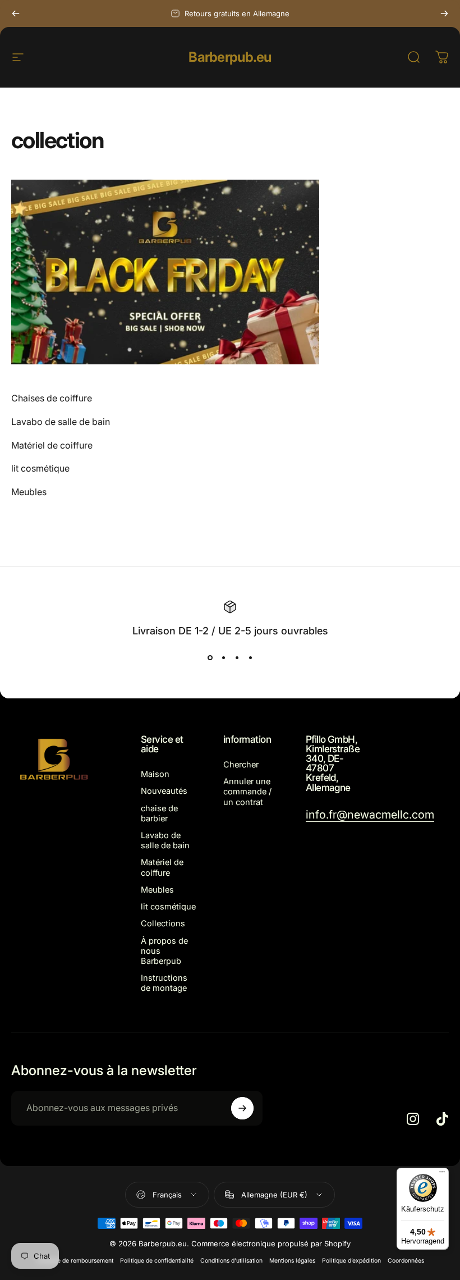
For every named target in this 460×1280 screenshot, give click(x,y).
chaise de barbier (159, 813)
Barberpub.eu (229, 57)
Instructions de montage (164, 983)
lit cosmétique (168, 907)
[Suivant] (444, 13)
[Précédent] (15, 13)
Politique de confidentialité (157, 1260)
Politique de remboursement (74, 1260)
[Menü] (442, 1174)
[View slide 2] (223, 658)
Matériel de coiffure (162, 867)
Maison (155, 774)
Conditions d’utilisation (231, 1260)
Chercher (241, 765)
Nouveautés (164, 791)
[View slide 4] (250, 658)
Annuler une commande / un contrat (247, 791)
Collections (163, 923)
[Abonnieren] (242, 1108)
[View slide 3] (236, 658)
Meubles (157, 890)
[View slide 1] (210, 658)
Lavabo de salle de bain (165, 840)
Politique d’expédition (351, 1260)
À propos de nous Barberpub (164, 951)
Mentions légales (292, 1260)
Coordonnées (406, 1260)
